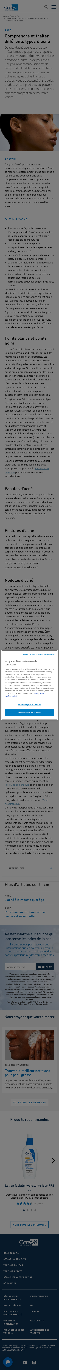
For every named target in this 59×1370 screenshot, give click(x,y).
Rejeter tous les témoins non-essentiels (39, 654)
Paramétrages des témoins (29, 704)
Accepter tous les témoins (29, 712)
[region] (29, 685)
